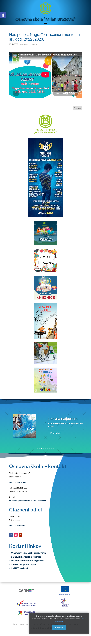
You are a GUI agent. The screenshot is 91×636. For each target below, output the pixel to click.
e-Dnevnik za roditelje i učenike (26, 556)
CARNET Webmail (19, 568)
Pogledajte (55, 433)
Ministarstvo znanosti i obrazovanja (28, 553)
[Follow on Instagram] (16, 535)
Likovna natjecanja (63, 419)
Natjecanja (33, 44)
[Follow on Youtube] (20, 535)
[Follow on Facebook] (11, 535)
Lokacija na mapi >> (17, 482)
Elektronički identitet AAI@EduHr (27, 560)
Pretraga (77, 108)
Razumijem (59, 627)
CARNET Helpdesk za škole (24, 564)
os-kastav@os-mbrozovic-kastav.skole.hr (27, 500)
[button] (3, 15)
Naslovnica (24, 44)
